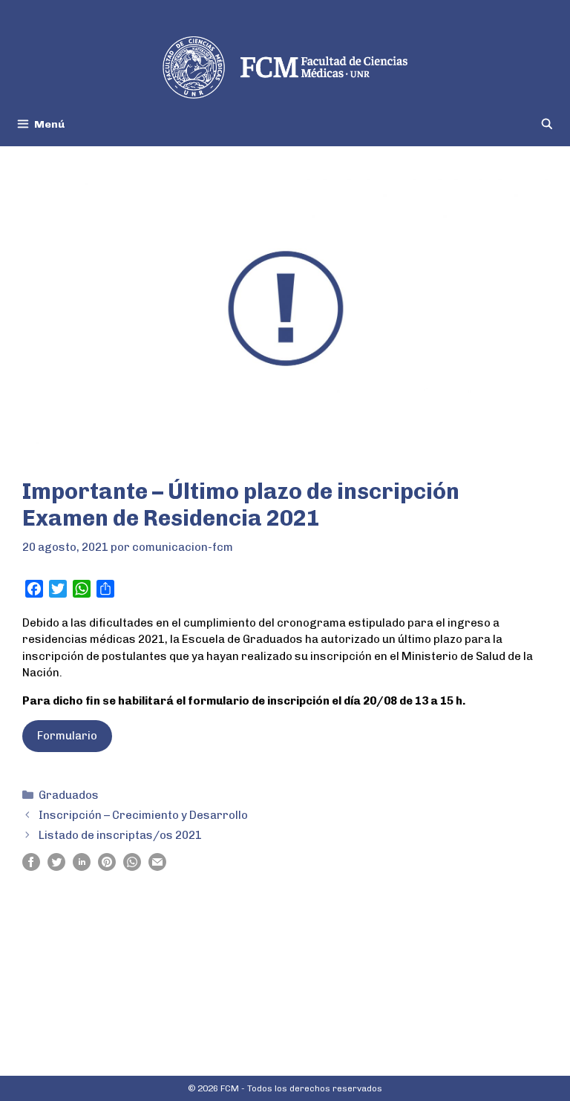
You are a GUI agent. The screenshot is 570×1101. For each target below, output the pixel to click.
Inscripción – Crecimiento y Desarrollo (143, 815)
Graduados (69, 795)
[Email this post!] (157, 867)
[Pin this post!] (107, 867)
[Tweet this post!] (56, 867)
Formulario (67, 735)
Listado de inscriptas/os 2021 (120, 835)
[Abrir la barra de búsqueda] (547, 124)
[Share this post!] (31, 867)
